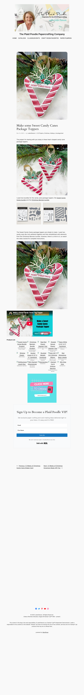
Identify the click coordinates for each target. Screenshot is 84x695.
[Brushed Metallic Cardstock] (43, 357)
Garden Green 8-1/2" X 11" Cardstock (32, 359)
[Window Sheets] (22, 355)
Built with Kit (42, 443)
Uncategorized (59, 133)
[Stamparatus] (43, 362)
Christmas (46, 133)
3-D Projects (40, 133)
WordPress (45, 632)
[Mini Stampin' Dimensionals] (32, 364)
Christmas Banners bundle (40, 200)
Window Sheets (22, 356)
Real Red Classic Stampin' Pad (43, 348)
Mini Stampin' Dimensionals (32, 366)
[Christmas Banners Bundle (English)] (32, 348)
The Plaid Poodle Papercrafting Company (42, 34)
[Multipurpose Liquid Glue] (22, 364)
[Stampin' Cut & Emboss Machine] (52, 368)
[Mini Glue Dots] (62, 364)
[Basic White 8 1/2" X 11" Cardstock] (62, 346)
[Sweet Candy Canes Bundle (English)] (22, 346)
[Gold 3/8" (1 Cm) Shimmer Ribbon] (52, 357)
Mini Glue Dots (62, 365)
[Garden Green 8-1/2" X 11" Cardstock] (32, 357)
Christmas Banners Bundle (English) (32, 351)
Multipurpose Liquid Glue (22, 365)
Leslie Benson (31, 133)
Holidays (52, 133)
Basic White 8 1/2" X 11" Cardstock (62, 348)
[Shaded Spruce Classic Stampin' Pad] (52, 348)
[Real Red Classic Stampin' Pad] (43, 346)
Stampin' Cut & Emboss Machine (52, 371)
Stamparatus (42, 363)
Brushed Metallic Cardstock (43, 359)
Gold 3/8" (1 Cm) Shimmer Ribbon (52, 359)
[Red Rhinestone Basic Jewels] (62, 357)
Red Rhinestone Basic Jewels (62, 359)
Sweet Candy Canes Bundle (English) (22, 348)
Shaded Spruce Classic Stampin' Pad (52, 351)
